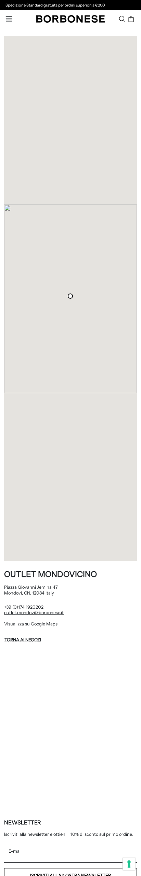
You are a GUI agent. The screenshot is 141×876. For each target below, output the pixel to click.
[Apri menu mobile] (8, 18)
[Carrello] (131, 19)
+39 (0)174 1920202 (23, 607)
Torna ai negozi (22, 639)
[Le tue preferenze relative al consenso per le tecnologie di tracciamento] (129, 864)
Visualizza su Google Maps (58, 623)
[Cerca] (122, 19)
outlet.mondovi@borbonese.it (34, 612)
